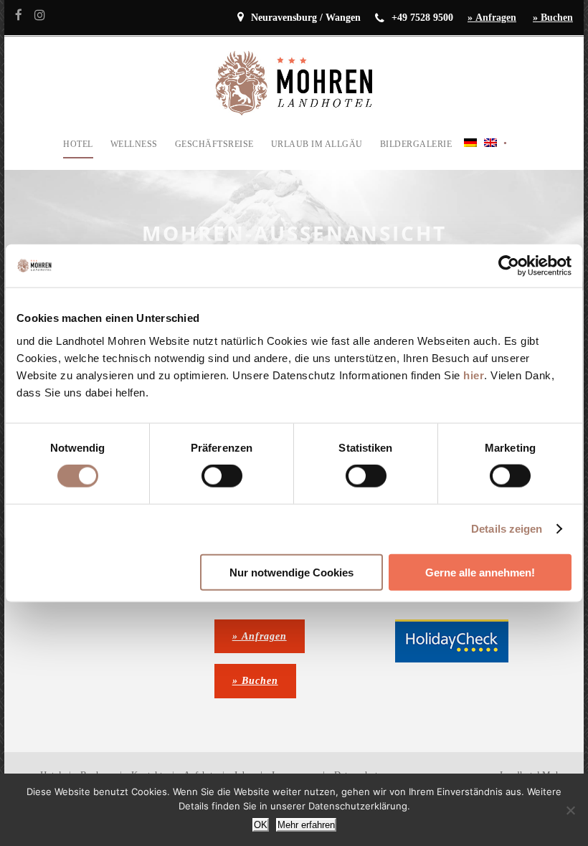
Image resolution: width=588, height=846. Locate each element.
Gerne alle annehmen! (480, 572)
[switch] (221, 476)
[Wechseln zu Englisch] (490, 153)
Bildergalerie (416, 144)
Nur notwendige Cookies (291, 572)
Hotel (78, 144)
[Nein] (570, 810)
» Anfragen (492, 17)
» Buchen (553, 17)
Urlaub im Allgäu (317, 144)
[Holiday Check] (451, 639)
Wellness (134, 144)
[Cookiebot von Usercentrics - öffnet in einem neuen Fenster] (509, 266)
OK (260, 824)
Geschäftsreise (214, 144)
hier (473, 375)
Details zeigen (506, 529)
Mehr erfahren (306, 824)
